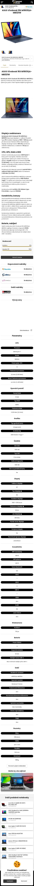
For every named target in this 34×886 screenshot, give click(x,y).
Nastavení (24, 881)
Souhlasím (10, 881)
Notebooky (6, 775)
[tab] (24, 65)
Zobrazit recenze (17, 257)
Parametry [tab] (13, 65)
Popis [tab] (4, 65)
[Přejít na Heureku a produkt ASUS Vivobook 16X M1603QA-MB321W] (29, 6)
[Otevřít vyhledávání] (32, 2)
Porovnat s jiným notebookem (17, 766)
